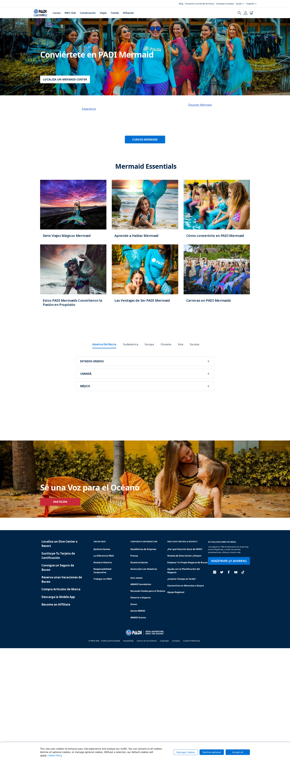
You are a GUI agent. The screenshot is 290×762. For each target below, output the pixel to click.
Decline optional (212, 752)
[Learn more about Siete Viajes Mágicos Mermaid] (73, 212)
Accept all (237, 752)
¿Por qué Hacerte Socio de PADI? (184, 549)
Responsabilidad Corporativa (102, 570)
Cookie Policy (54, 755)
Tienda (115, 12)
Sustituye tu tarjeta (225, 3)
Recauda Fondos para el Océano (147, 590)
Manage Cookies (186, 752)
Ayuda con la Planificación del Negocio (183, 570)
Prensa (134, 555)
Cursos (57, 12)
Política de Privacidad (110, 640)
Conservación (88, 12)
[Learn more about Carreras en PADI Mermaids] (217, 276)
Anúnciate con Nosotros (143, 568)
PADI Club (70, 12)
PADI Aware (136, 578)
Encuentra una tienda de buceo (199, 3)
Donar (133, 604)
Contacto (176, 640)
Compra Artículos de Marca (60, 589)
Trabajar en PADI (102, 578)
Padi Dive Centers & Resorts (182, 541)
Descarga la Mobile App (58, 597)
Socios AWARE (137, 610)
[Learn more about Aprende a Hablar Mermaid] (145, 212)
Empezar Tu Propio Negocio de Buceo (187, 562)
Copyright (164, 640)
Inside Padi (99, 541)
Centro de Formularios (147, 640)
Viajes (103, 12)
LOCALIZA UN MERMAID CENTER (65, 79)
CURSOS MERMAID (145, 139)
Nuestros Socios (139, 562)
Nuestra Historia (102, 562)
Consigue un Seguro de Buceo (57, 567)
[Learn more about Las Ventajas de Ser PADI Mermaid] (145, 276)
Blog (181, 3)
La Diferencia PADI (103, 555)
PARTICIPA (60, 502)
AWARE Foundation (140, 584)
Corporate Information (143, 541)
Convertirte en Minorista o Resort (185, 585)
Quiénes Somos (101, 549)
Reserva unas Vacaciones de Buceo (61, 579)
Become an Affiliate (55, 604)
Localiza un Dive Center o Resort (59, 544)
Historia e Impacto (140, 597)
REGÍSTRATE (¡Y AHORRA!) (228, 561)
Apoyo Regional (175, 592)
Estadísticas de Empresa (143, 549)
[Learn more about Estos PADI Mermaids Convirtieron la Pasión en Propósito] (73, 278)
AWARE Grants (138, 617)
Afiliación (128, 12)
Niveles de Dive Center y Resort (184, 555)
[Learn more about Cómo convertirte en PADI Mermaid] (217, 212)
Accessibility (128, 640)
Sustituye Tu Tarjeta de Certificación (58, 555)
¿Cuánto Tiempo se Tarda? (181, 578)
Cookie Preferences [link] (191, 640)
